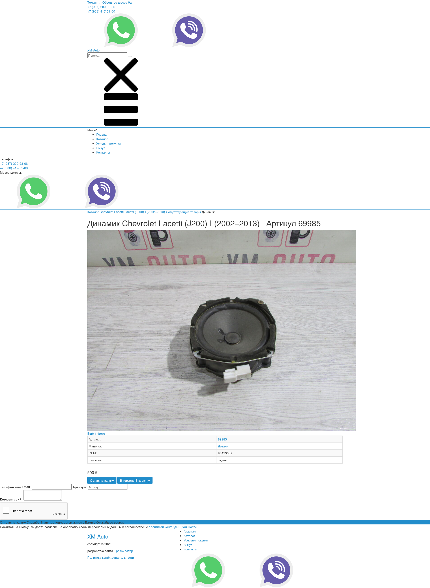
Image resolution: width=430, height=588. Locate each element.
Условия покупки (108, 143)
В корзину (135, 480)
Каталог (102, 139)
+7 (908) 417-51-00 (101, 11)
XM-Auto (97, 536)
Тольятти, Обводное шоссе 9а (109, 2)
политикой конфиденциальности (173, 526)
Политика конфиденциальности (110, 557)
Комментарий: (11, 499)
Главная (102, 134)
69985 (222, 439)
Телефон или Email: (15, 487)
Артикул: (80, 487)
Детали (223, 446)
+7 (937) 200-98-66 (101, 6)
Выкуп (100, 147)
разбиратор (124, 550)
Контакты (103, 152)
